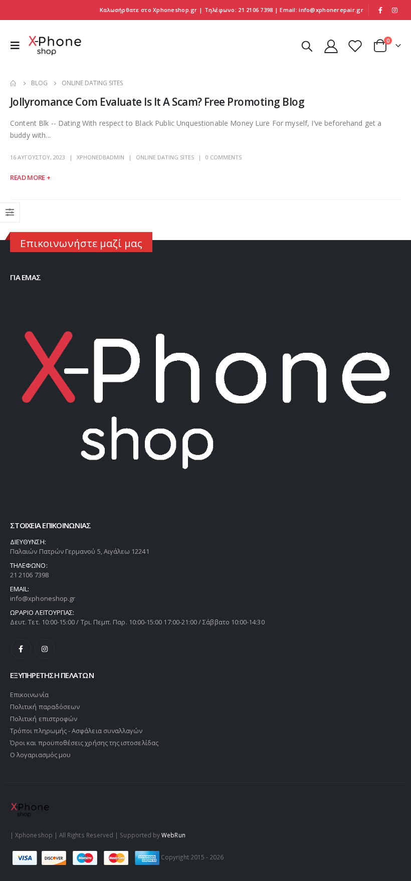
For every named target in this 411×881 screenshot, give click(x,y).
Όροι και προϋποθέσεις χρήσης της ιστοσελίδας (84, 742)
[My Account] (330, 46)
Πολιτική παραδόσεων (45, 706)
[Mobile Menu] (17, 45)
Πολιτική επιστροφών (43, 718)
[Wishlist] (355, 46)
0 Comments (224, 157)
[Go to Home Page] (13, 83)
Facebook (21, 649)
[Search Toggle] (307, 46)
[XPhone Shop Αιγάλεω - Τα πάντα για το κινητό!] (55, 45)
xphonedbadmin (100, 157)
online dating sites (165, 157)
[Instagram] (394, 10)
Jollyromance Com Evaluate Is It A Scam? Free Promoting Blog (157, 102)
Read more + (30, 177)
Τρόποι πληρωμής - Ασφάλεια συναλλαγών (76, 730)
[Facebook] (380, 10)
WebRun (173, 835)
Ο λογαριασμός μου (40, 754)
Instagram (45, 649)
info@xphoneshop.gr (42, 598)
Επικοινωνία (29, 694)
